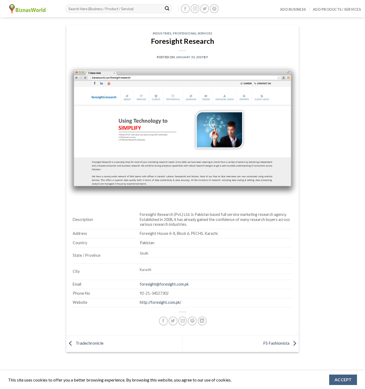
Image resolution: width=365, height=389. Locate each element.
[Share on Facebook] (163, 321)
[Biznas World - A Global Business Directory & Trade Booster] (30, 9)
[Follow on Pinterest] (214, 8)
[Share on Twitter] (173, 321)
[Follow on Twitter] (204, 8)
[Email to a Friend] (182, 321)
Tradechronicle (89, 342)
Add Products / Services (337, 9)
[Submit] (167, 8)
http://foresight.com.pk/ (160, 302)
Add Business (293, 9)
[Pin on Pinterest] (192, 321)
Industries (162, 33)
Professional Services (192, 33)
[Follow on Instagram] (195, 8)
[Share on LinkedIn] (202, 321)
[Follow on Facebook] (185, 8)
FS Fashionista (276, 342)
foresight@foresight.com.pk (164, 284)
